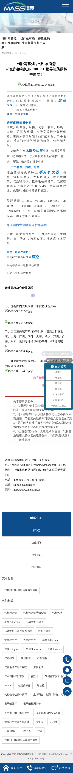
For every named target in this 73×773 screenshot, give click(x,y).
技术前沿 (36, 567)
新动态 (36, 530)
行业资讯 (36, 554)
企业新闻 (36, 542)
